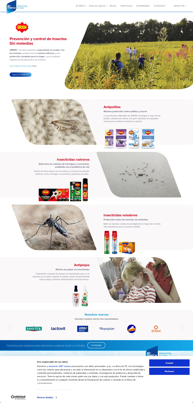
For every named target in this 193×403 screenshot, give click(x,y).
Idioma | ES (179, 6)
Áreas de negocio (97, 6)
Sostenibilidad (142, 6)
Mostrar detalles (45, 397)
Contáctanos (159, 6)
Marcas (113, 6)
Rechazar (169, 371)
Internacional (126, 6)
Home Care (26, 66)
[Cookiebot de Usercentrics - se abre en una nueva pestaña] (18, 397)
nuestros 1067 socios (60, 366)
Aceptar (169, 363)
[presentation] (10, 328)
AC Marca (27, 7)
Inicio (12, 66)
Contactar (96, 345)
